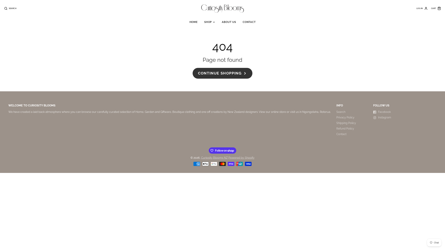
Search (340, 112)
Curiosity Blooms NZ (214, 157)
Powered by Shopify (241, 157)
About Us (229, 22)
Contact (249, 22)
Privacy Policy (345, 117)
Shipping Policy (346, 123)
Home (193, 22)
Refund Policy (345, 128)
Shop (208, 22)
